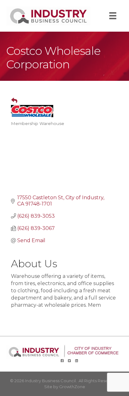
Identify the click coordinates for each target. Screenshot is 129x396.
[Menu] (113, 15)
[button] (11, 100)
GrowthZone (72, 386)
